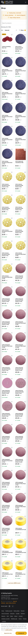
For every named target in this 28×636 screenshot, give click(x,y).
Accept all (21, 633)
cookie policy (8, 629)
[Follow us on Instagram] (9, 606)
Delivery (23, 613)
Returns (3, 616)
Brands (22, 610)
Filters (22, 30)
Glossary (12, 613)
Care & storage (5, 613)
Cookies (4, 621)
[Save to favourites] (11, 34)
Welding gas (14, 618)
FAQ (8, 616)
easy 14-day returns (11, 603)
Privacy (25, 618)
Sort (2, 30)
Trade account (8, 610)
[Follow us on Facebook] (12, 606)
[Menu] (25, 2)
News (11, 616)
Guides (17, 613)
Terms (20, 618)
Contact (20, 616)
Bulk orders (16, 610)
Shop (2, 610)
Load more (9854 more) (14, 583)
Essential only (8, 633)
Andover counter (5, 618)
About (15, 616)
